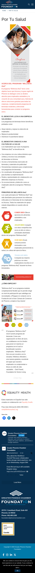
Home (4, 10)
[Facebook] (3, 554)
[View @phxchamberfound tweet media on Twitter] (27, 471)
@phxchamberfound (12, 453)
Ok (17, 570)
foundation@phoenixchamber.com (13, 518)
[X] (14, 554)
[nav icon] (32, 4)
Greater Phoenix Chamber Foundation (16, 449)
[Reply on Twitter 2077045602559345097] (8, 475)
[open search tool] (29, 4)
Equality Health (27, 402)
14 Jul (21, 453)
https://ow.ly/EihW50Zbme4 (16, 471)
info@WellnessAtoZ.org (10, 409)
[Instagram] (7, 554)
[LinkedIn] (11, 554)
